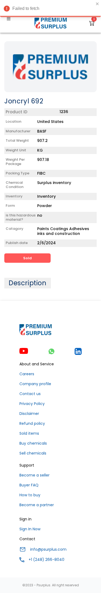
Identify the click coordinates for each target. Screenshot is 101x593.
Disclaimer (29, 413)
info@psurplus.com (48, 549)
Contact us (30, 393)
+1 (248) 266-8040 (46, 559)
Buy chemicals (33, 443)
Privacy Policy (32, 403)
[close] (97, 4)
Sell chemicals (32, 453)
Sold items (29, 433)
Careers (26, 374)
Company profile (35, 383)
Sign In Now (29, 529)
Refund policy (32, 423)
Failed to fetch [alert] (25, 8)
